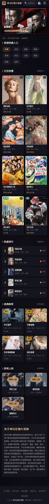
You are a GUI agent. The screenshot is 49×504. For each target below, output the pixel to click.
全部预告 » (41, 368)
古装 (26, 56)
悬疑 (35, 49)
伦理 (7, 49)
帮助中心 (33, 491)
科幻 (16, 56)
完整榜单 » (41, 242)
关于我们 (7, 491)
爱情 (7, 56)
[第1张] (21, 31)
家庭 (35, 56)
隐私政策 (24, 491)
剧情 (7, 62)
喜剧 (26, 49)
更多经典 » (41, 304)
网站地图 (24, 496)
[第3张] (26, 31)
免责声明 (42, 491)
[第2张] (23, 31)
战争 (16, 62)
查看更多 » (41, 71)
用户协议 (15, 491)
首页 (4, 38)
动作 (16, 49)
